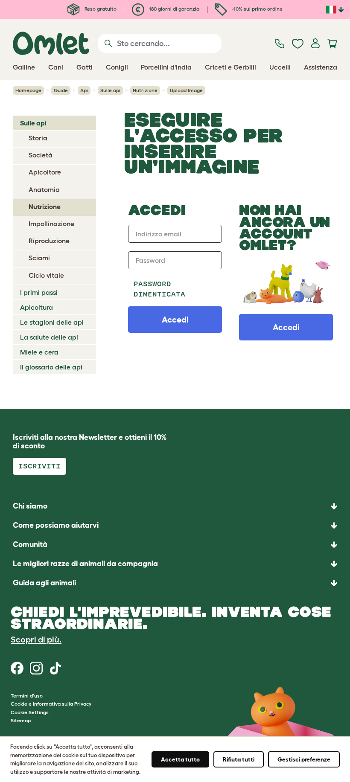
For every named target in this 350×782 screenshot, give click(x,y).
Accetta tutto (180, 759)
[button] (175, 583)
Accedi (286, 327)
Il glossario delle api (51, 367)
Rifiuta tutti (238, 759)
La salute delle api (49, 337)
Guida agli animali (44, 583)
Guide (61, 90)
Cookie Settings (30, 712)
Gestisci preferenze (303, 759)
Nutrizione (145, 90)
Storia (38, 138)
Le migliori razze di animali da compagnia (85, 563)
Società (40, 155)
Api (84, 90)
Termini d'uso (27, 695)
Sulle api (110, 90)
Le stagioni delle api (52, 322)
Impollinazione (51, 223)
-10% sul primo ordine (256, 9)
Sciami (39, 258)
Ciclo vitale (46, 275)
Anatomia (44, 189)
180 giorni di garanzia (173, 9)
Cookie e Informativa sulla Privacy (51, 703)
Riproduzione (49, 240)
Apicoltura (36, 307)
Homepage (28, 90)
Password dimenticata (159, 289)
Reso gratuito (100, 9)
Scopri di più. (36, 639)
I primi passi (39, 292)
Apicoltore (45, 172)
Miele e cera (39, 352)
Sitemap (21, 720)
